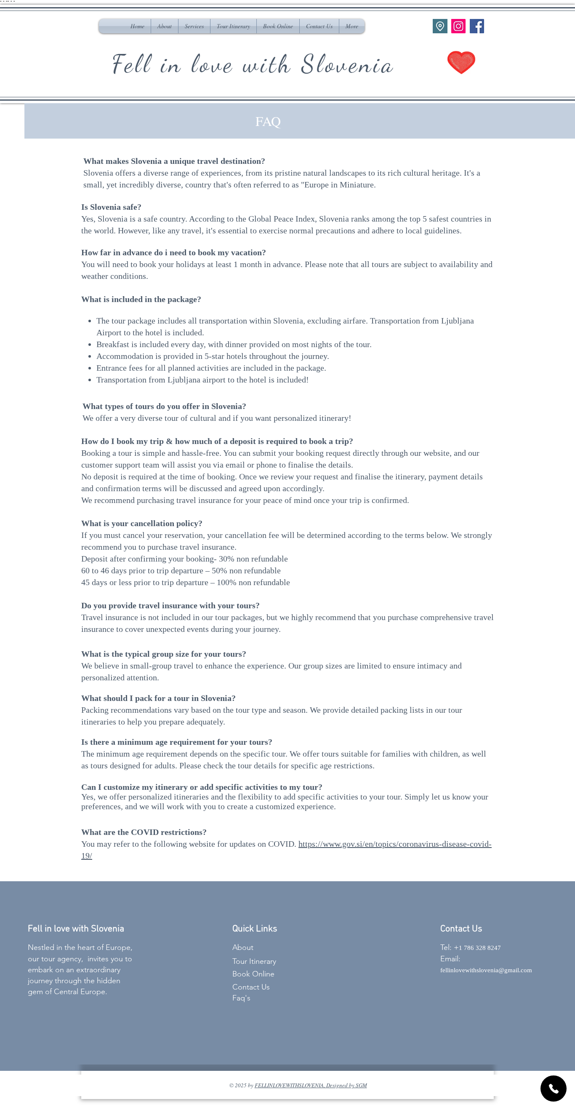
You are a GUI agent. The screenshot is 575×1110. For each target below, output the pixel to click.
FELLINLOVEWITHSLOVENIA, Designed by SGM (311, 1085)
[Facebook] (477, 26)
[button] (194, 26)
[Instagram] (458, 26)
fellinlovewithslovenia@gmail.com (487, 970)
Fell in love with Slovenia (253, 63)
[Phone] (553, 1088)
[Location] (440, 26)
